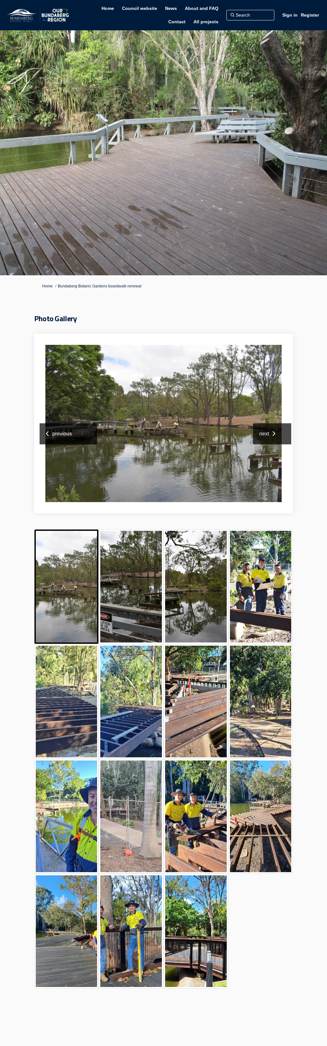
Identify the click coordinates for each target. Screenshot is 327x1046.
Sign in (290, 15)
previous (62, 433)
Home (47, 286)
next (264, 433)
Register (310, 15)
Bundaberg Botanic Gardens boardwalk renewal (99, 286)
